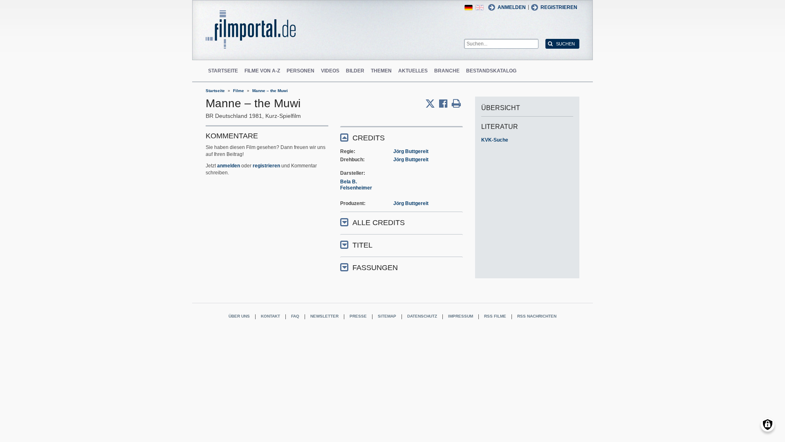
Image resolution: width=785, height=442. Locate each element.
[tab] (401, 137)
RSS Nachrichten (536, 316)
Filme (238, 90)
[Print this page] (456, 103)
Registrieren (559, 7)
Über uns (239, 316)
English (479, 7)
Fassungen (375, 268)
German (468, 7)
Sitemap (387, 316)
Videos (330, 71)
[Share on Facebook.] (445, 103)
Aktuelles (413, 71)
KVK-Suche (494, 140)
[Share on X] (432, 103)
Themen (381, 71)
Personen (300, 71)
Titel (362, 245)
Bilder (355, 71)
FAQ (295, 316)
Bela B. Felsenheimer (356, 185)
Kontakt (270, 316)
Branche (447, 71)
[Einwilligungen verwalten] (767, 424)
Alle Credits (378, 223)
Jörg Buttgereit (410, 151)
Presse (358, 316)
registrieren (266, 166)
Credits (368, 138)
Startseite (223, 71)
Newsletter (324, 316)
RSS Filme (495, 316)
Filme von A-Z (262, 71)
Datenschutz (422, 316)
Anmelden (512, 7)
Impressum (460, 316)
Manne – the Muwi (270, 90)
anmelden (228, 166)
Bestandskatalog (491, 71)
